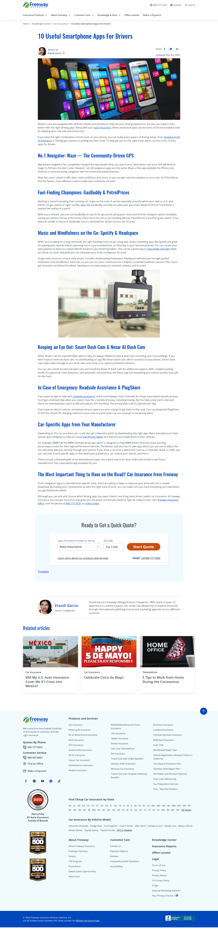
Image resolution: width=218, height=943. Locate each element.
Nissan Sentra (75, 830)
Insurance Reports (164, 846)
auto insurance (102, 127)
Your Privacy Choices (163, 895)
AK (70, 805)
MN (173, 805)
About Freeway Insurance (81, 846)
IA (124, 805)
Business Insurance (163, 724)
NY (103, 809)
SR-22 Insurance (77, 755)
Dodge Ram (96, 825)
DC (102, 805)
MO (179, 805)
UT (149, 809)
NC (70, 809)
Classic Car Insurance (79, 760)
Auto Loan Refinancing (164, 778)
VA (153, 809)
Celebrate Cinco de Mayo (103, 677)
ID (128, 805)
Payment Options (119, 851)
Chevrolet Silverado (78, 825)
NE (79, 809)
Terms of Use (159, 865)
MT (189, 805)
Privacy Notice (159, 875)
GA (115, 805)
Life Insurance (118, 733)
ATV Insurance (76, 744)
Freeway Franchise (78, 851)
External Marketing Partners (166, 890)
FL (111, 805)
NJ (89, 809)
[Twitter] (170, 49)
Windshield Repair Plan (165, 750)
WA (163, 809)
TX (145, 809)
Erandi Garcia (54, 53)
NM (94, 809)
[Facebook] (164, 49)
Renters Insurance (78, 770)
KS (139, 805)
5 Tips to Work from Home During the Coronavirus (163, 679)
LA (148, 805)
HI (120, 805)
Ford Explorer (111, 825)
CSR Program (75, 861)
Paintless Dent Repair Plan (166, 768)
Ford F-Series (126, 825)
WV (173, 809)
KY (144, 805)
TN (140, 809)
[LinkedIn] (177, 49)
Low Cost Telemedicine (122, 748)
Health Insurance (119, 738)
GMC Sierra (140, 825)
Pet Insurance (118, 753)
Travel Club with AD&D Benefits (127, 758)
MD (158, 805)
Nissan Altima (185, 825)
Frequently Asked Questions (124, 861)
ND (75, 809)
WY (178, 809)
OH (108, 809)
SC (131, 809)
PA (123, 809)
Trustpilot (43, 571)
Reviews (114, 856)
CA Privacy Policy (161, 880)
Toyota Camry (91, 830)
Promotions (75, 866)
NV (98, 809)
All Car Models (124, 830)
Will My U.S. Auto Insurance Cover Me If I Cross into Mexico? (47, 681)
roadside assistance (84, 396)
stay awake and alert (158, 249)
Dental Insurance (119, 743)
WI (168, 809)
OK (113, 809)
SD (135, 809)
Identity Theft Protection (123, 763)
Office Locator (161, 852)
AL (74, 805)
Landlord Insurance (163, 729)
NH (84, 809)
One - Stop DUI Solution (165, 788)
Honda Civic (170, 825)
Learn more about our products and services (83, 558)
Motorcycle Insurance (79, 729)
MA (153, 805)
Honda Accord (155, 825)
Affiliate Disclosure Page (88, 920)
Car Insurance (60, 23)
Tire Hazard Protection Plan (167, 763)
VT (158, 809)
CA (88, 805)
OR (118, 809)
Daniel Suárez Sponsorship (82, 871)
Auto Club (158, 744)
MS (184, 805)
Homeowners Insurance (81, 765)
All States (186, 809)
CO (92, 805)
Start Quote (143, 546)
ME (164, 805)
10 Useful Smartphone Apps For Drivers (91, 23)
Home (26, 23)
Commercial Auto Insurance (167, 734)
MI (168, 805)
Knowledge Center (41, 23)
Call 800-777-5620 (150, 558)
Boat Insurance (76, 739)
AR (79, 805)
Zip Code (108, 540)
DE (106, 805)
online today (92, 503)
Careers (72, 856)
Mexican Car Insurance (122, 768)
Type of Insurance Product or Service (76, 540)
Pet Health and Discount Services (170, 773)
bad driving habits (93, 436)
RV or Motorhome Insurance (83, 734)
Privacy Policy (159, 870)
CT (97, 805)
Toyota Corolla (107, 830)
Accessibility (116, 866)
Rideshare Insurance (163, 739)
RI (127, 809)
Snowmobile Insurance (80, 750)
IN (135, 805)
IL (132, 805)
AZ (83, 805)
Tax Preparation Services (165, 783)
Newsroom (74, 876)
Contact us (115, 846)
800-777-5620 (73, 503)
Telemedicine (150, 672)
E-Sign (155, 885)
